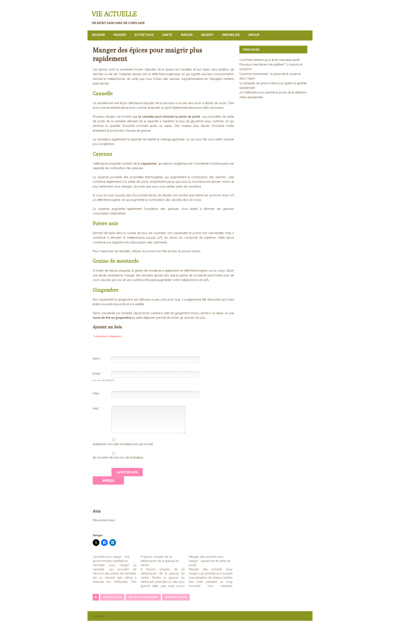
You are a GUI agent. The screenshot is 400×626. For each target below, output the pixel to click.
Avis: (96, 408)
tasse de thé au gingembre (112, 317)
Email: (97, 373)
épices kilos (112, 597)
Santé (167, 35)
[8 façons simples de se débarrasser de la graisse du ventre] (165, 571)
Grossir (98, 35)
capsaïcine (148, 163)
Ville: (96, 393)
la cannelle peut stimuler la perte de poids (169, 116)
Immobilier (231, 35)
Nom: (97, 358)
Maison (186, 35)
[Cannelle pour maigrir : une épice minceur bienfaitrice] (117, 569)
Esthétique (144, 35)
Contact (98, 616)
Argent (207, 35)
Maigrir (120, 35)
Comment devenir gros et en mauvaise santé (269, 60)
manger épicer (176, 597)
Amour (253, 35)
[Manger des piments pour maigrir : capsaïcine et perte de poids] (213, 571)
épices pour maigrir (143, 597)
